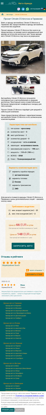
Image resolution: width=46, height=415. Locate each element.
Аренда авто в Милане (13, 331)
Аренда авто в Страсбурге (14, 358)
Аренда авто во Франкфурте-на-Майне (18, 313)
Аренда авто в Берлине (13, 305)
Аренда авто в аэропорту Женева (17, 391)
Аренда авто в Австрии (12, 363)
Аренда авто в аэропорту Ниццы (16, 353)
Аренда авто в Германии (12, 303)
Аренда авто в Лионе (13, 348)
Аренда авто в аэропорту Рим (15, 328)
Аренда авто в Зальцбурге (14, 373)
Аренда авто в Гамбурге (13, 318)
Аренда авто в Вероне (13, 335)
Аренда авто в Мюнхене (14, 308)
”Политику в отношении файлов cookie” (29, 396)
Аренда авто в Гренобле (14, 356)
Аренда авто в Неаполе (13, 338)
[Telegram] (23, 9)
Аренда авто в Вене (12, 366)
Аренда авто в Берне (12, 386)
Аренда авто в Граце (12, 378)
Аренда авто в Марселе (13, 351)
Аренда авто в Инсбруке (14, 376)
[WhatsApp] (27, 9)
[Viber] (19, 9)
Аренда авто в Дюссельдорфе (16, 315)
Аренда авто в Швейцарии (13, 383)
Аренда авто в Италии (11, 323)
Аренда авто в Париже (13, 346)
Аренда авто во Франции (12, 343)
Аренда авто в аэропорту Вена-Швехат (18, 368)
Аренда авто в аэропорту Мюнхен (17, 310)
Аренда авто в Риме (12, 326)
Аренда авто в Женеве (13, 388)
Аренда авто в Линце (12, 371)
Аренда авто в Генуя (12, 333)
